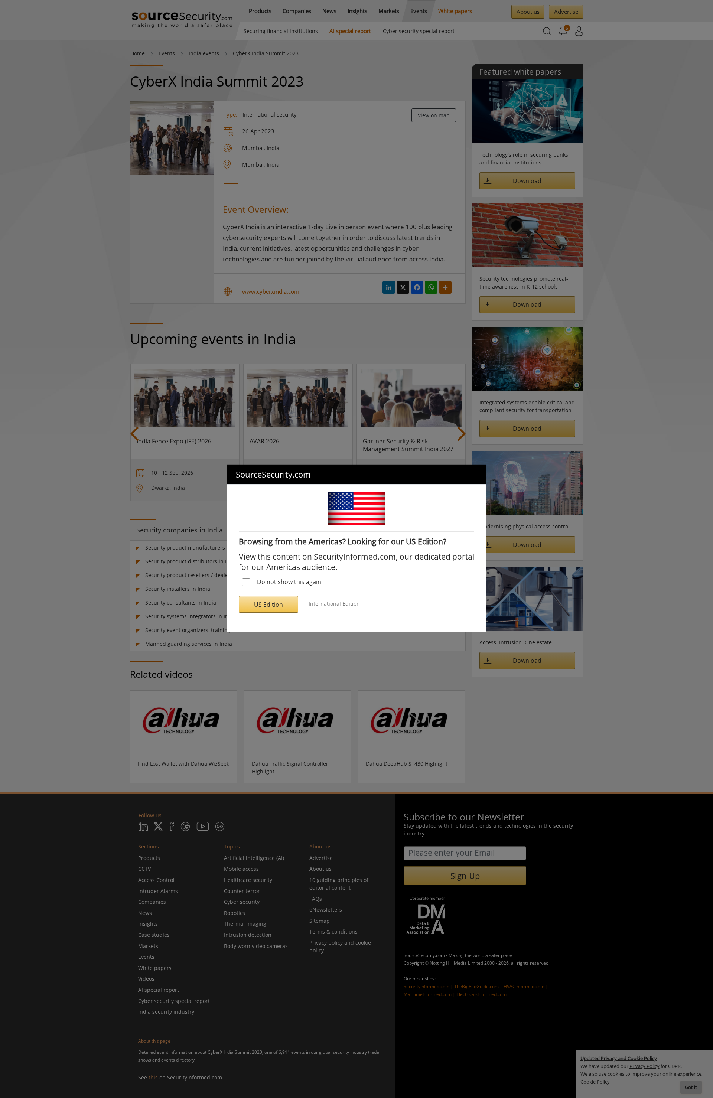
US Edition (268, 604)
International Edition (334, 603)
